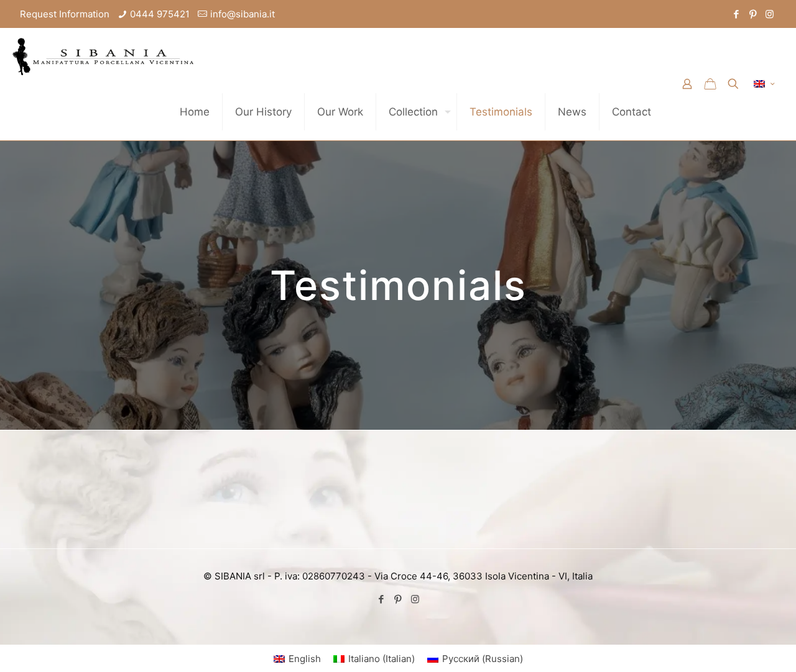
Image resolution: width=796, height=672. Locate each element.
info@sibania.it (242, 14)
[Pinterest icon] (752, 14)
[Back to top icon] (736, 646)
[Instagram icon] (769, 14)
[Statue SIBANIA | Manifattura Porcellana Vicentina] (102, 56)
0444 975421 (160, 14)
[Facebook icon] (736, 14)
